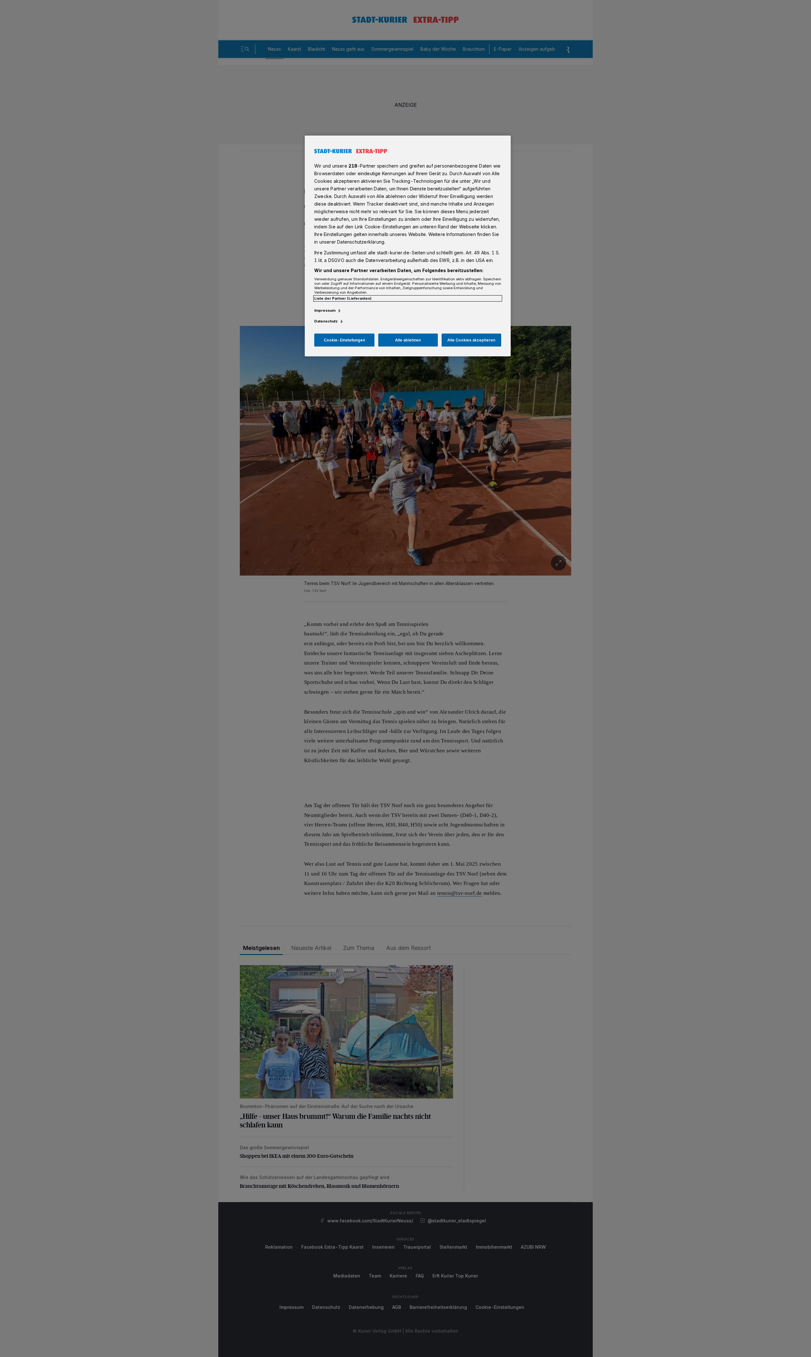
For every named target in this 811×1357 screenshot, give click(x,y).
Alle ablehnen (408, 340)
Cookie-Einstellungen (344, 340)
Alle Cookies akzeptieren (471, 340)
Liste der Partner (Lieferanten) (343, 298)
